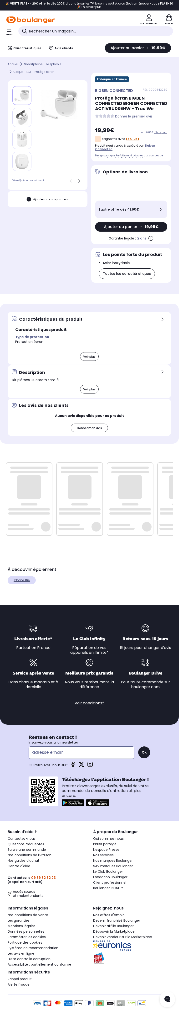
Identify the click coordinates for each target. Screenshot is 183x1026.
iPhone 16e (22, 580)
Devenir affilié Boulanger (113, 926)
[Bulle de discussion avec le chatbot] (167, 999)
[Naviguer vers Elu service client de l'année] (132, 958)
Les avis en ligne (21, 953)
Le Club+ (132, 139)
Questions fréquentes (26, 844)
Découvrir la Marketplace (114, 931)
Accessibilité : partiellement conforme (39, 964)
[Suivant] (79, 181)
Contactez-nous (22, 838)
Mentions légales (22, 926)
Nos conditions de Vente (28, 915)
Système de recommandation (33, 948)
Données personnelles (26, 931)
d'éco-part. (160, 132)
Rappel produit (20, 979)
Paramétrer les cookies (27, 937)
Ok (144, 752)
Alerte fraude (19, 984)
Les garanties (19, 920)
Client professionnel (109, 882)
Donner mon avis (89, 428)
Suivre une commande (27, 849)
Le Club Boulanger (108, 871)
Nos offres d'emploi (109, 915)
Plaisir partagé (105, 844)
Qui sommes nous (108, 838)
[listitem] (22, 117)
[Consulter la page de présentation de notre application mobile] (73, 802)
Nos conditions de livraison (29, 855)
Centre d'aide (19, 866)
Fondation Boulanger (110, 877)
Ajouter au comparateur (51, 199)
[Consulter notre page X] (81, 766)
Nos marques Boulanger (113, 860)
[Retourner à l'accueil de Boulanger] (31, 19)
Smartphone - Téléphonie (42, 64)
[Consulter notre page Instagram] (90, 766)
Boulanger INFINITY (108, 888)
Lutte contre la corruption (29, 959)
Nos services (103, 855)
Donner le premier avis (133, 116)
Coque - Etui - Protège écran (34, 72)
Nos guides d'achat (23, 860)
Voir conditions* (89, 703)
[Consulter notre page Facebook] (73, 766)
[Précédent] (71, 181)
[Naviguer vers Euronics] (132, 946)
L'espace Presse (106, 849)
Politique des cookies (25, 942)
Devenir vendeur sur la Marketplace (122, 937)
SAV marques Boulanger (113, 866)
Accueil (13, 64)
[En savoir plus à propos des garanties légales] (151, 238)
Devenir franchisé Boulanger (116, 920)
